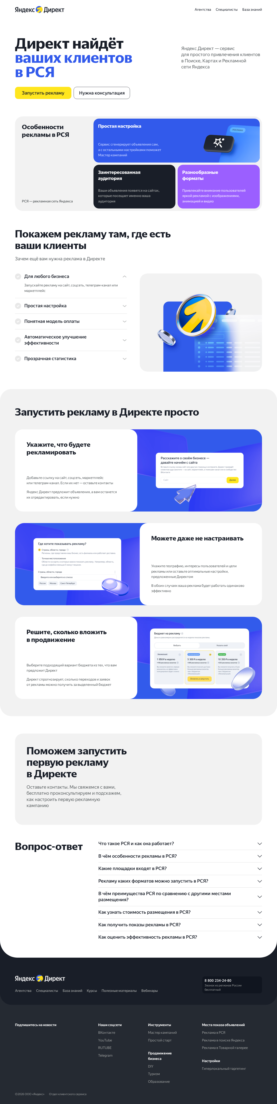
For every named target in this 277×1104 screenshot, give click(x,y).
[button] (71, 276)
